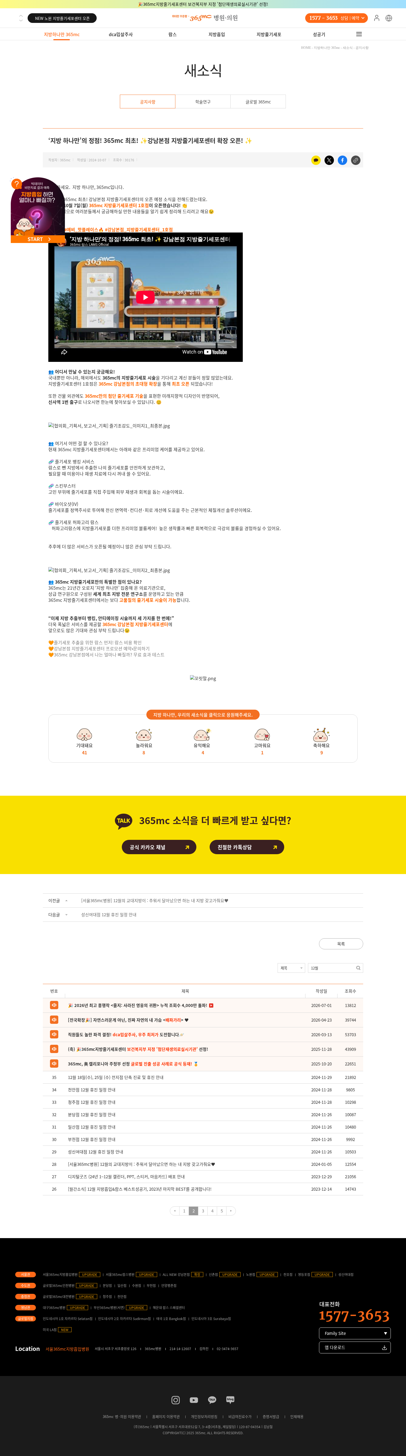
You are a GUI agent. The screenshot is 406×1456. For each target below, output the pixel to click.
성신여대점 (346, 1274)
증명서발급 (271, 1416)
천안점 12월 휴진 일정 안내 (91, 1090)
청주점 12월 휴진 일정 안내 (91, 1102)
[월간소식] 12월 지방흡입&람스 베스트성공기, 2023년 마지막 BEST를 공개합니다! (140, 1189)
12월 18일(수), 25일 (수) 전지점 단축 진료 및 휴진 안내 (116, 1077)
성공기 (319, 34)
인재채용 (297, 1416)
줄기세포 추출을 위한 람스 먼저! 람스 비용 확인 (98, 642)
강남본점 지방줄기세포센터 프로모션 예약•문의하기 (102, 648)
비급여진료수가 (240, 1416)
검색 (358, 968)
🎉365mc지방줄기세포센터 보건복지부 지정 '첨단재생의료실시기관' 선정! (203, 4)
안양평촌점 (168, 1285)
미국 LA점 (50, 1329)
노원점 (250, 1274)
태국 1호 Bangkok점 (171, 1318)
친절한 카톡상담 (235, 847)
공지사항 (147, 102)
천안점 (121, 1296)
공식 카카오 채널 (147, 847)
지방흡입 (217, 34)
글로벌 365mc (258, 102)
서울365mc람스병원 (120, 1274)
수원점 (136, 1285)
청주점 (107, 1296)
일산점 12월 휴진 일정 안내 (91, 1127)
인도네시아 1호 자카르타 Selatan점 (68, 1318)
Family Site (335, 1333)
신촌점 (213, 1274)
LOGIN (376, 18)
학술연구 (203, 102)
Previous (21, 15)
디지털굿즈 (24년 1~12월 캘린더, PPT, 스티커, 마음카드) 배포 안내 (126, 1177)
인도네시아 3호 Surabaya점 (211, 1318)
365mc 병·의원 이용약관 (122, 1416)
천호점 (287, 1274)
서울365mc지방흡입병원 (60, 1274)
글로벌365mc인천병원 (59, 1285)
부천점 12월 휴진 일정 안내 (91, 1139)
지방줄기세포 (269, 34)
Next (21, 20)
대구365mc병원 (54, 1307)
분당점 (107, 1285)
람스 (172, 34)
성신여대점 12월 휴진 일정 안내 (108, 915)
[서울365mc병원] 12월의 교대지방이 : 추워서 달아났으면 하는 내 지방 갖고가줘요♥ (154, 900)
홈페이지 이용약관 (166, 1416)
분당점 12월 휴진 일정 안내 (91, 1115)
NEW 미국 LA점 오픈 (62, 18)
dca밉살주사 (121, 34)
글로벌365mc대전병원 (59, 1296)
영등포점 (304, 1274)
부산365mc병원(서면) (109, 1307)
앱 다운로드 (335, 1347)
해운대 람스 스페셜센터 (169, 1307)
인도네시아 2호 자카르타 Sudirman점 (124, 1318)
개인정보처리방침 (204, 1416)
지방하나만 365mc (62, 34)
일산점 (121, 1285)
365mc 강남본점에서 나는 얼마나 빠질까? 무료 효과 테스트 (109, 654)
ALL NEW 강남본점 (176, 1274)
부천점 (151, 1285)
